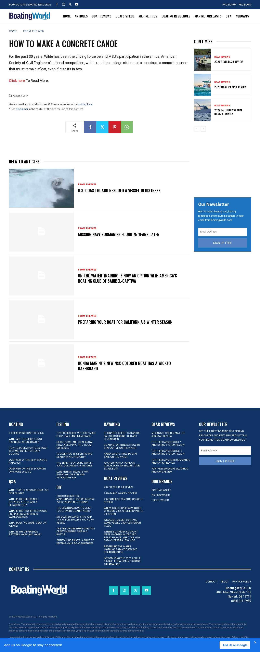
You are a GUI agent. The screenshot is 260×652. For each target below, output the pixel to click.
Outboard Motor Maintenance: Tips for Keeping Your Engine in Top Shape (75, 499)
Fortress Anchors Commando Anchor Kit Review (171, 461)
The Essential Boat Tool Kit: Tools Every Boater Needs (74, 509)
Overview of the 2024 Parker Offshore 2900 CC (27, 470)
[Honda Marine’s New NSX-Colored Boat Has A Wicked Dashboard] (41, 363)
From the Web (33, 31)
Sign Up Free (222, 243)
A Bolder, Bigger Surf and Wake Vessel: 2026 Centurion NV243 (122, 522)
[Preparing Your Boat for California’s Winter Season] (41, 319)
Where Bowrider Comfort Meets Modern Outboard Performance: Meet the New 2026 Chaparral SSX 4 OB (122, 536)
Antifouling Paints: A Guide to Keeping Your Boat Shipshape (75, 542)
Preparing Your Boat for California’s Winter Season (125, 322)
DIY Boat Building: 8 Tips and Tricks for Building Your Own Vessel (75, 519)
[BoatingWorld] (30, 16)
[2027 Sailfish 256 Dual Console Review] (202, 110)
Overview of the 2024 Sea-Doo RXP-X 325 (28, 461)
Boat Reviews (222, 57)
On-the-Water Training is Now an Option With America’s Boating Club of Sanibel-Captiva (127, 278)
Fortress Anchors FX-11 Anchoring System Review (168, 452)
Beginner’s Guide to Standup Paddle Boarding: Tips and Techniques (122, 436)
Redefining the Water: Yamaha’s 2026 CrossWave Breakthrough (120, 549)
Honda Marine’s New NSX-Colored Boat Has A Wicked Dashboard (124, 366)
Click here (17, 80)
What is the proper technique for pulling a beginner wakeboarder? (28, 514)
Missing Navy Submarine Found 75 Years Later (118, 234)
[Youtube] (76, 4)
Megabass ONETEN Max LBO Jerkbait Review (168, 434)
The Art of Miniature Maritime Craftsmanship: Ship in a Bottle (75, 531)
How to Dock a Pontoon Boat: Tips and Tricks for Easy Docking (28, 451)
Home (13, 31)
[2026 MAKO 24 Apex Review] (202, 85)
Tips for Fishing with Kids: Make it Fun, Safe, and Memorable (76, 434)
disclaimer (22, 109)
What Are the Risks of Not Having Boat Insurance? (25, 440)
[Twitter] (70, 4)
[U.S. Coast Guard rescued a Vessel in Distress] (41, 188)
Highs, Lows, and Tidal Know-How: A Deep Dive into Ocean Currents (74, 445)
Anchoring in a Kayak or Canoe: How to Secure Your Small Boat (122, 465)
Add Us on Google (234, 645)
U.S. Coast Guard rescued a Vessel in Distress (119, 190)
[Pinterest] (114, 127)
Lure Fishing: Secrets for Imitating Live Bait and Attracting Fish (72, 474)
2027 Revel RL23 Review (228, 61)
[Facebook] (57, 4)
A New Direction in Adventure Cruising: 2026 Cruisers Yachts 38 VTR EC (123, 511)
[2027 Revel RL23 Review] (202, 60)
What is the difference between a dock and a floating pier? (23, 502)
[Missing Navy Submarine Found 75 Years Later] (41, 232)
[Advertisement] (224, 163)
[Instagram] (63, 4)
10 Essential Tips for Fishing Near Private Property (74, 455)
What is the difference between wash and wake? (25, 533)
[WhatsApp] (127, 127)
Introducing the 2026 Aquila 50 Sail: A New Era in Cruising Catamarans (122, 561)
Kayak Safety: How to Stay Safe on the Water (120, 455)
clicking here (84, 104)
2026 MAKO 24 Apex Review (230, 87)
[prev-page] (196, 128)
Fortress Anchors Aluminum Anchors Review (170, 470)
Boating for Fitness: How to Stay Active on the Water (122, 446)
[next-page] (203, 128)
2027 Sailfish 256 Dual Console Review (228, 112)
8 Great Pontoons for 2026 (26, 433)
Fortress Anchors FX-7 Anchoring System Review (168, 443)
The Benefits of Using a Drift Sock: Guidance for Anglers (74, 464)
